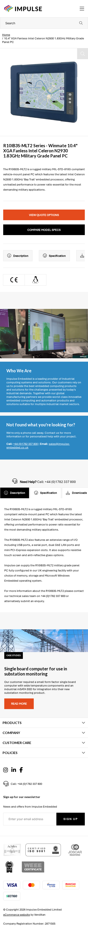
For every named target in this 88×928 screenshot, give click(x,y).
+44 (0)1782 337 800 (25, 444)
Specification (57, 256)
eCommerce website (16, 915)
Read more (19, 703)
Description (20, 256)
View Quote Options (44, 215)
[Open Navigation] (82, 8)
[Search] (81, 23)
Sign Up (70, 819)
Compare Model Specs (44, 230)
